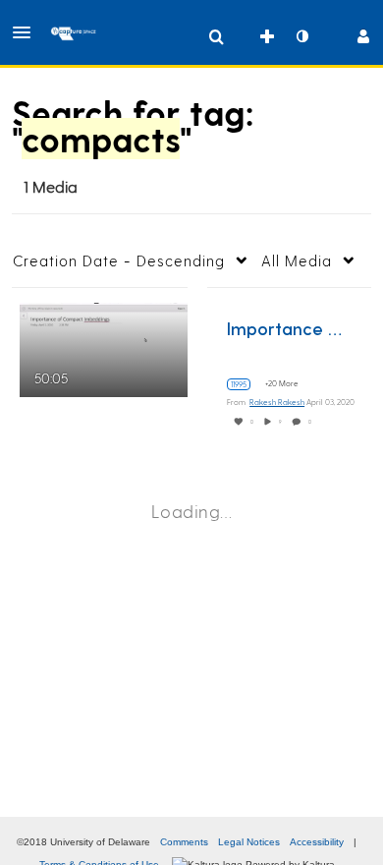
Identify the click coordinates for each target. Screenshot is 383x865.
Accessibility (317, 841)
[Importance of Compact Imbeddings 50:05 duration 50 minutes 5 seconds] (104, 347)
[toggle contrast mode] (301, 36)
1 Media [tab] (51, 186)
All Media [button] (296, 260)
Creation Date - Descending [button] (119, 260)
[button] (27, 32)
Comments (184, 841)
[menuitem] (216, 36)
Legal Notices (249, 841)
